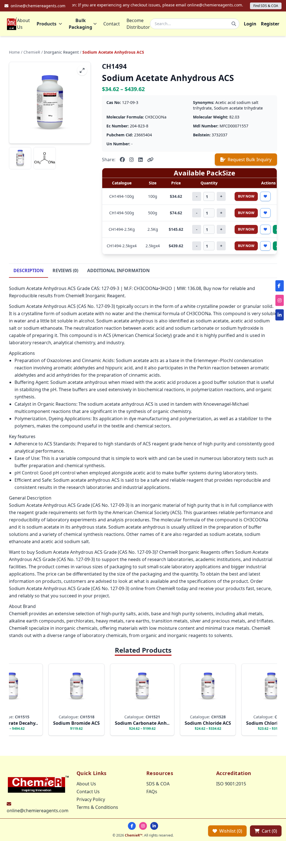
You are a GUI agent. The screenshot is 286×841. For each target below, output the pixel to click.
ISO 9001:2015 (231, 784)
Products (46, 24)
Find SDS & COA (265, 5)
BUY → (67, 708)
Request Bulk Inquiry (249, 159)
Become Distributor (138, 23)
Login (250, 24)
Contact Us (88, 791)
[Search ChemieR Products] (234, 23)
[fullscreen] (82, 70)
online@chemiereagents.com (37, 810)
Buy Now (246, 196)
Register (270, 24)
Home (14, 52)
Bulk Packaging (80, 23)
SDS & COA (158, 784)
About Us (23, 23)
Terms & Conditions (97, 807)
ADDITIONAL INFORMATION (118, 270)
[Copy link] (150, 159)
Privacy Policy (91, 799)
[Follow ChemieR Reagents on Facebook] (132, 826)
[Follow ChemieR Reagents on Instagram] (143, 826)
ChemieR (31, 52)
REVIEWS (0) (65, 270)
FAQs (151, 791)
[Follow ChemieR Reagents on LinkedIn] (154, 826)
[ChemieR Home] (12, 24)
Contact (111, 24)
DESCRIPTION (28, 270)
